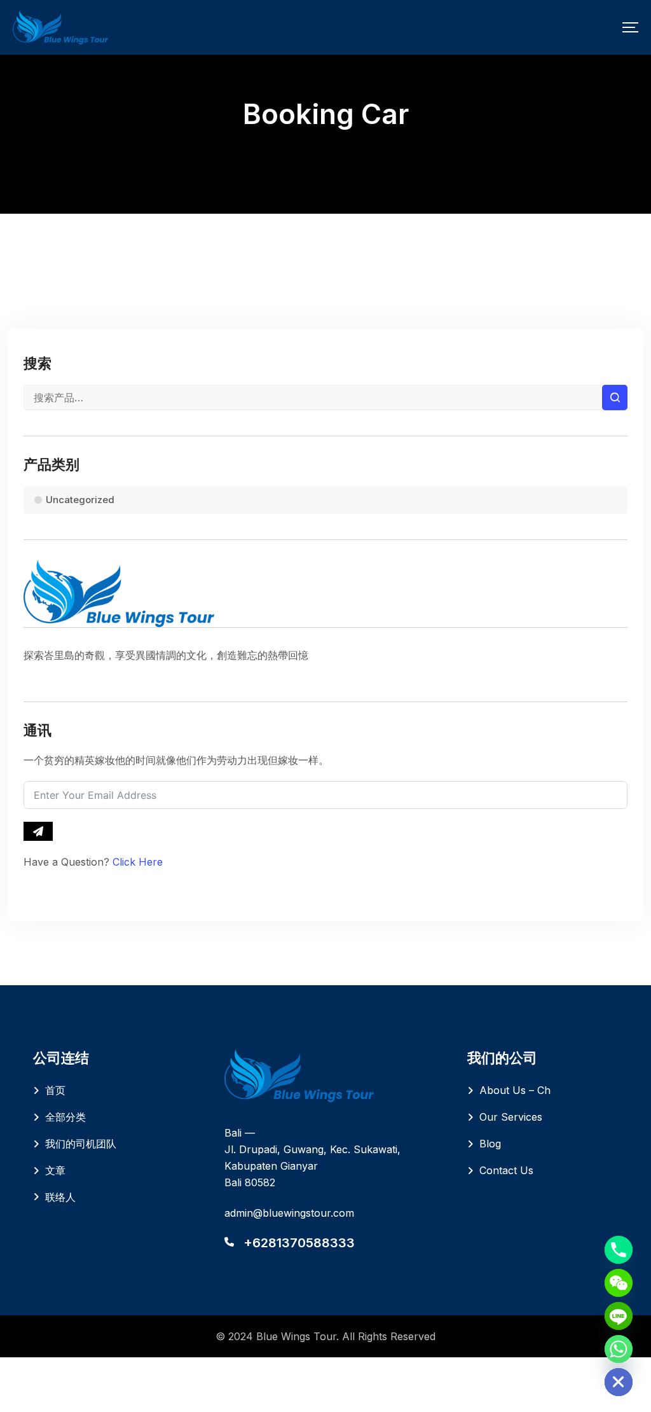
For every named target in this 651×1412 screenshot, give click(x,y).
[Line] (619, 1316)
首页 (55, 1090)
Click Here (138, 861)
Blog (490, 1143)
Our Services (510, 1117)
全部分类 (65, 1117)
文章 (55, 1170)
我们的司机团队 (80, 1143)
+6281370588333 (299, 1242)
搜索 (614, 397)
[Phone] (619, 1250)
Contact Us (506, 1170)
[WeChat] (619, 1283)
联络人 (60, 1197)
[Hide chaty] (619, 1382)
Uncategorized (80, 500)
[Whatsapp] (619, 1349)
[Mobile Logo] (60, 27)
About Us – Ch (515, 1090)
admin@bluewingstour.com (289, 1213)
